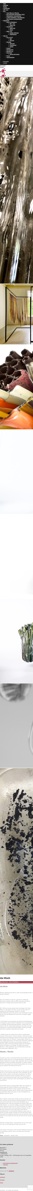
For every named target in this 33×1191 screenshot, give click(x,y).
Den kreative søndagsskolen (10, 1163)
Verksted (5, 1164)
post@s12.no (3, 1152)
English (5, 63)
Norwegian (6, 61)
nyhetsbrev (11, 1171)
